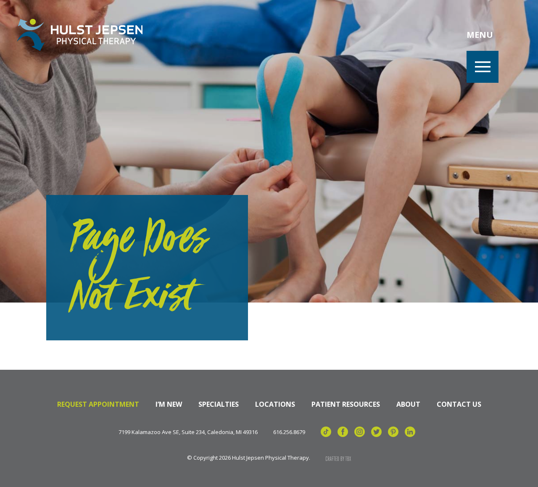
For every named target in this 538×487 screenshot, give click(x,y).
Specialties (218, 404)
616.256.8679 (289, 432)
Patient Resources (345, 404)
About (408, 404)
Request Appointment (98, 404)
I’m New (169, 404)
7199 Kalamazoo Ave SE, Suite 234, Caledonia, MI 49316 (188, 432)
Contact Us (459, 404)
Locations (275, 404)
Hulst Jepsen (79, 35)
